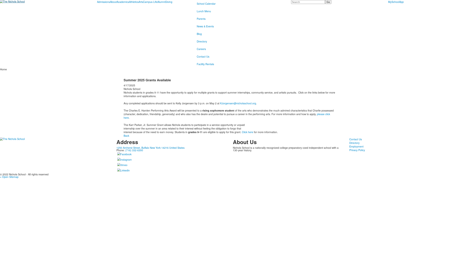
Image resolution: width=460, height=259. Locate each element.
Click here (247, 132)
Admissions (103, 2)
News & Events (205, 26)
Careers (201, 49)
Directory (202, 41)
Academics (123, 2)
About (113, 2)
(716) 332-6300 (134, 150)
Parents (201, 19)
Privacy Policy (357, 150)
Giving (168, 2)
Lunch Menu (204, 11)
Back (126, 135)
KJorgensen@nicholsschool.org (238, 103)
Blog (199, 34)
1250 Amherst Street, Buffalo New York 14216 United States (150, 147)
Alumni (161, 2)
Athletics (134, 2)
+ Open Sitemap (9, 177)
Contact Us (203, 56)
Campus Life (150, 2)
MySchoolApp (396, 2)
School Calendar (206, 3)
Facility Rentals (205, 64)
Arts (141, 2)
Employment (356, 146)
